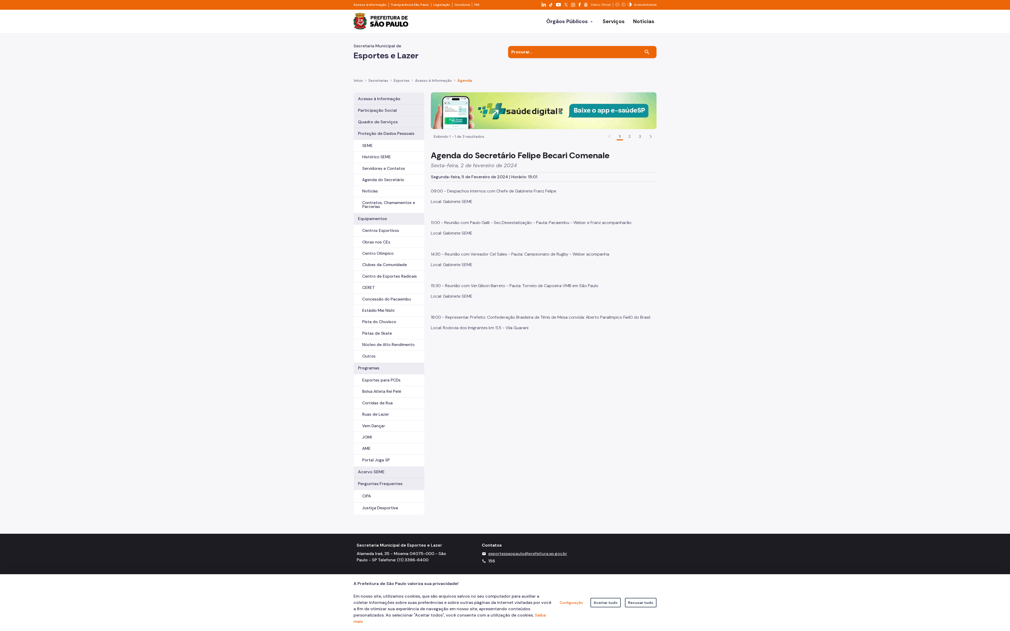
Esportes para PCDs (381, 380)
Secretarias (378, 80)
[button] (650, 136)
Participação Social (377, 110)
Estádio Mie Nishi (378, 310)
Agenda (464, 80)
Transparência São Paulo (410, 4)
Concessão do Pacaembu (386, 299)
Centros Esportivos (380, 230)
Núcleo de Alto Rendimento (388, 344)
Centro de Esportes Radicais (389, 276)
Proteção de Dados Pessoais (386, 133)
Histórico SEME (376, 157)
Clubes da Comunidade (384, 264)
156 (476, 4)
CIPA (366, 496)
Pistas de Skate (377, 333)
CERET (368, 287)
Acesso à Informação (433, 80)
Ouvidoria (462, 4)
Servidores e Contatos (383, 168)
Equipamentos (372, 218)
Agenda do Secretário (383, 179)
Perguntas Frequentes (380, 483)
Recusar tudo (640, 602)
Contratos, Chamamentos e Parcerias (388, 204)
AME (366, 448)
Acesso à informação (370, 4)
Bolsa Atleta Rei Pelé (381, 391)
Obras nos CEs (376, 242)
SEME (367, 145)
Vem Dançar (373, 426)
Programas (368, 368)
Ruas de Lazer (375, 414)
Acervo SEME (371, 472)
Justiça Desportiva (380, 508)
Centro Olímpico (377, 253)
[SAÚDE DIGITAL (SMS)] (543, 110)
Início (358, 80)
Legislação (441, 4)
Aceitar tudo (606, 602)
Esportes (402, 80)
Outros (369, 356)
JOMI (367, 437)
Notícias (370, 191)
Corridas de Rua (377, 403)
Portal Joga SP (376, 460)
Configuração (571, 602)
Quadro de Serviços (378, 122)
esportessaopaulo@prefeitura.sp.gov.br (527, 553)
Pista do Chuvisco (379, 321)
